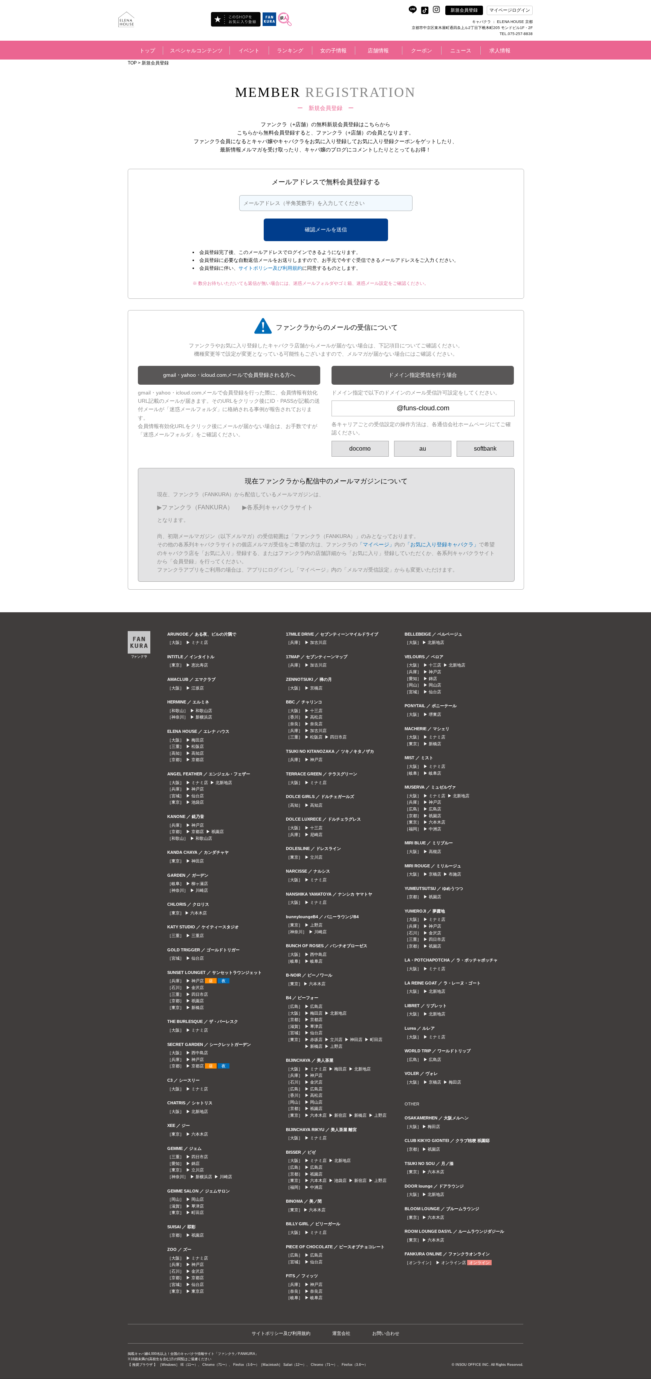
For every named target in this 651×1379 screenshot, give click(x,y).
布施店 (455, 874)
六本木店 (198, 913)
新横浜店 (204, 717)
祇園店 (217, 831)
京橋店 (316, 688)
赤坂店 (316, 1039)
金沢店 (197, 987)
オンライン (479, 1262)
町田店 (197, 1212)
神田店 (197, 861)
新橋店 (197, 1007)
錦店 (195, 1163)
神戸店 (197, 789)
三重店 (197, 935)
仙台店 (197, 795)
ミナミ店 (199, 642)
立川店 (197, 1170)
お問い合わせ (385, 1333)
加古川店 (318, 642)
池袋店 (197, 802)
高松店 (316, 717)
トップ (147, 50)
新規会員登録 (464, 10)
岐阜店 (316, 961)
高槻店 (435, 851)
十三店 (316, 710)
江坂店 (197, 688)
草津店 (197, 1206)
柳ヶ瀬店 (199, 883)
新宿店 (340, 1115)
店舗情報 (378, 50)
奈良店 (316, 724)
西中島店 (199, 1052)
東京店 (197, 1291)
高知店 (197, 753)
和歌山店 (204, 710)
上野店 (316, 925)
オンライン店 (453, 1262)
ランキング (290, 50)
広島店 (316, 1006)
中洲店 (316, 1187)
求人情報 (499, 50)
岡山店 (197, 1199)
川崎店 (202, 890)
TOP (132, 63)
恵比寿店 (199, 665)
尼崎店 (316, 834)
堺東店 (435, 714)
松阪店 (197, 746)
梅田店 (197, 740)
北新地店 (223, 782)
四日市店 (199, 994)
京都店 (197, 759)
